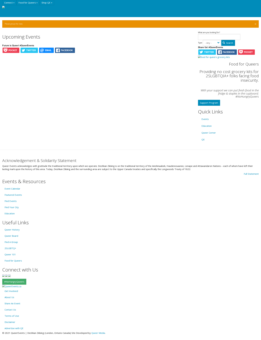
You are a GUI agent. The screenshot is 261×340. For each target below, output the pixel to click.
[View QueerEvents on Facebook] (3, 275)
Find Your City (12, 207)
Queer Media (98, 332)
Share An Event (12, 303)
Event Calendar (12, 188)
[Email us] (9, 275)
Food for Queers (27, 2)
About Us (9, 297)
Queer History (12, 229)
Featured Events (13, 194)
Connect (8, 2)
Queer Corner (208, 132)
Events (18, 8)
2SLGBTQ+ (10, 248)
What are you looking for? (209, 32)
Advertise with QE (14, 328)
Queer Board (11, 235)
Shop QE (46, 2)
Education (31, 8)
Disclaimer (10, 322)
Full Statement (251, 173)
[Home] (7, 7)
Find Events (11, 201)
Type (200, 43)
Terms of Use (12, 315)
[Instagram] (6, 275)
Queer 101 (10, 254)
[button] (255, 24)
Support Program (209, 102)
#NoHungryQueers (14, 281)
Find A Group (11, 242)
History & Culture (49, 8)
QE (203, 139)
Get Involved (11, 291)
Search (229, 42)
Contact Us (10, 309)
